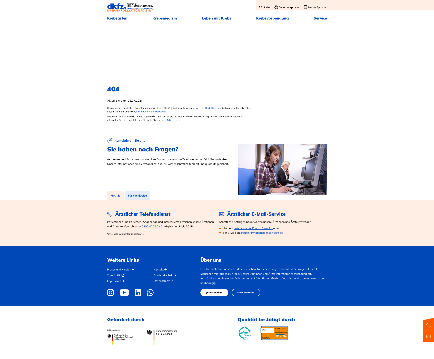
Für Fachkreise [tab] (137, 195)
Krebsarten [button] (117, 18)
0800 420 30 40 (152, 226)
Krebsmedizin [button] (164, 18)
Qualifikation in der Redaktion (150, 111)
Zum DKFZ (113, 275)
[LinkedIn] (138, 292)
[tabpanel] (217, 223)
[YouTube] (124, 292)
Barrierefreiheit (163, 275)
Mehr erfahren (245, 292)
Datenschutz (162, 281)
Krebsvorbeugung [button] (272, 18)
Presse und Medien (119, 269)
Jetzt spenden (214, 292)
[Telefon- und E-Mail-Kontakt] (428, 329)
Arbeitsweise (174, 120)
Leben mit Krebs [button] (216, 18)
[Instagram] (111, 292)
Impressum (114, 281)
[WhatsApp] (150, 292)
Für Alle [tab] (115, 195)
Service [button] (320, 18)
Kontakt (159, 269)
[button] (265, 7)
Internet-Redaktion (206, 108)
